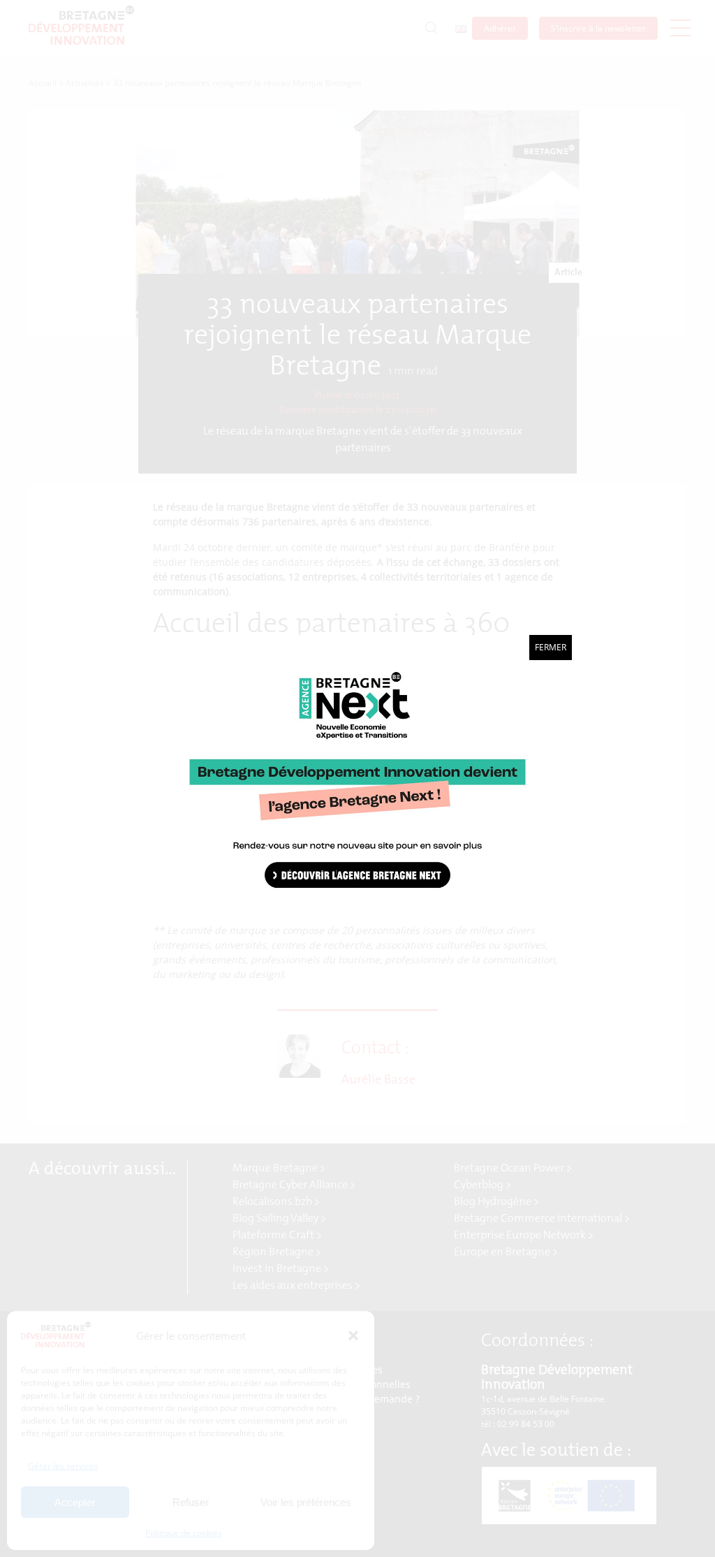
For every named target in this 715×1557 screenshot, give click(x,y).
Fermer (550, 647)
